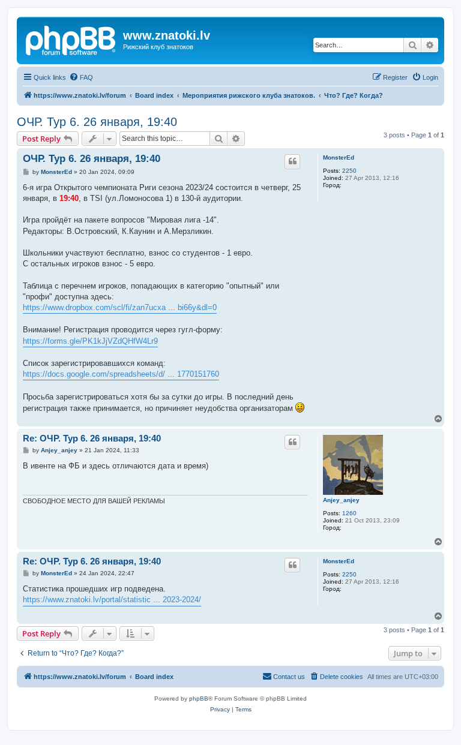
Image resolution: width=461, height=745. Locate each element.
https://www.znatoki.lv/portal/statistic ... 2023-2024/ (112, 599)
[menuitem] (81, 77)
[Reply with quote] (292, 161)
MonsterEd (338, 157)
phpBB (198, 698)
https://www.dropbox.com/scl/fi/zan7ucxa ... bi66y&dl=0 (120, 307)
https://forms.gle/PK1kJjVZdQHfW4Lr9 (90, 341)
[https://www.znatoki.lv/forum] (71, 39)
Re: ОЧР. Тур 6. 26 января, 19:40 (92, 438)
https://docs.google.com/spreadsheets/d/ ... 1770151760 (121, 374)
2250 (349, 170)
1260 (349, 513)
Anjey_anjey (341, 500)
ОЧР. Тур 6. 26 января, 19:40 (97, 121)
